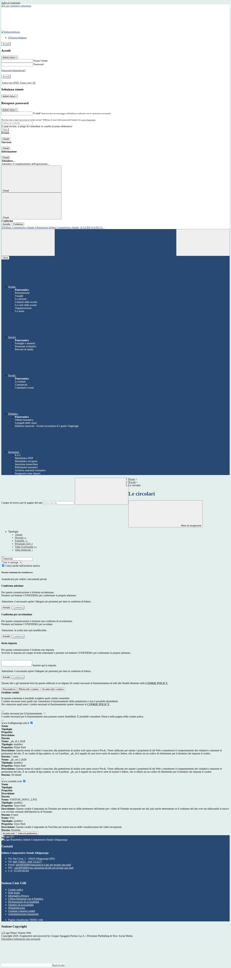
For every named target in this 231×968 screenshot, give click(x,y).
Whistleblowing (16, 908)
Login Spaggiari (88, 120)
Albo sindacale (24, 549)
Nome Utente (40, 60)
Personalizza (9, 689)
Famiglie (21, 540)
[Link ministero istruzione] (16, 5)
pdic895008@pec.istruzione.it (44, 867)
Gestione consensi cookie (21, 911)
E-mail (36, 113)
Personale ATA (24, 543)
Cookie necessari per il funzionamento (22, 713)
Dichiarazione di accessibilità (23, 901)
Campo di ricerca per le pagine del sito (21, 502)
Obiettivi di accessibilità (20, 904)
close (5, 257)
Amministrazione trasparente (23, 914)
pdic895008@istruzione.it (43, 864)
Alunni (18, 534)
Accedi (6, 44)
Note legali (14, 892)
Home (131, 479)
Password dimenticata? (13, 70)
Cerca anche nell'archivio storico (22, 565)
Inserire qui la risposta (44, 665)
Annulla (6, 224)
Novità (132, 482)
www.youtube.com (11, 781)
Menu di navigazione (190, 525)
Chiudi (6, 139)
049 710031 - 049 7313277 (27, 861)
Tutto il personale (26, 546)
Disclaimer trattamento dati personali (20, 939)
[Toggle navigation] (28, 242)
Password (38, 64)
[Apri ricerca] (203, 242)
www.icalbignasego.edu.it (15, 723)
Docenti (21, 537)
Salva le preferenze (27, 833)
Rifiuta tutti (29, 689)
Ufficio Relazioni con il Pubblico (25, 898)
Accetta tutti (53, 689)
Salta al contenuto (10, 2)
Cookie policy (15, 889)
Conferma (18, 224)
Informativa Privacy (18, 895)
